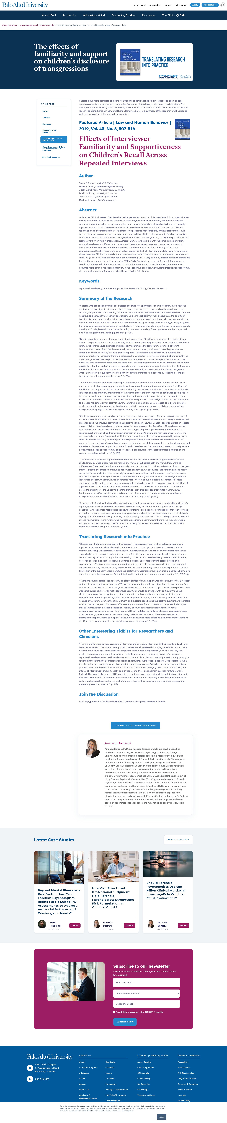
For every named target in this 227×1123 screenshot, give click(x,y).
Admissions (84, 1073)
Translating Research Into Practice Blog (37, 25)
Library (108, 1073)
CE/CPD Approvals (145, 1067)
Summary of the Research (49, 131)
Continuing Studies (123, 15)
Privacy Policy (184, 1100)
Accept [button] (161, 1117)
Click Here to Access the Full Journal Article (135, 725)
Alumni (82, 1078)
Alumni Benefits (144, 1062)
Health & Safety (185, 1089)
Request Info (210, 5)
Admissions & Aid (94, 15)
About (82, 1062)
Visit (136, 5)
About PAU (49, 15)
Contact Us (84, 1089)
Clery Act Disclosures (187, 1078)
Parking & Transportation (116, 1089)
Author (45, 111)
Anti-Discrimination (186, 1073)
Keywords (46, 124)
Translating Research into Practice (52, 140)
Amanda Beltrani (118, 743)
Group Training (143, 1078)
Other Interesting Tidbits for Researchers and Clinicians (53, 149)
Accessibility (183, 1062)
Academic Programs (88, 1067)
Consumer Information (188, 1084)
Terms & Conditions (145, 1095)
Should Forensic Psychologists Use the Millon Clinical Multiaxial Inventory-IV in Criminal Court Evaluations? (165, 890)
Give (143, 5)
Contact (167, 5)
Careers (82, 1084)
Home (4, 25)
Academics (69, 15)
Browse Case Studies (178, 839)
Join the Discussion (51, 157)
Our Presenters (143, 1084)
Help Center (180, 5)
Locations (109, 1078)
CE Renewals (143, 1073)
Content (74, 925)
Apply (195, 5)
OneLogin (109, 1067)
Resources (148, 15)
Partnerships (110, 1084)
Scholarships (142, 1089)
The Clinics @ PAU (173, 15)
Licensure (182, 1095)
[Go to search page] (222, 4)
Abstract (46, 118)
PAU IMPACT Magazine (115, 1095)
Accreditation (184, 1067)
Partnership (154, 5)
